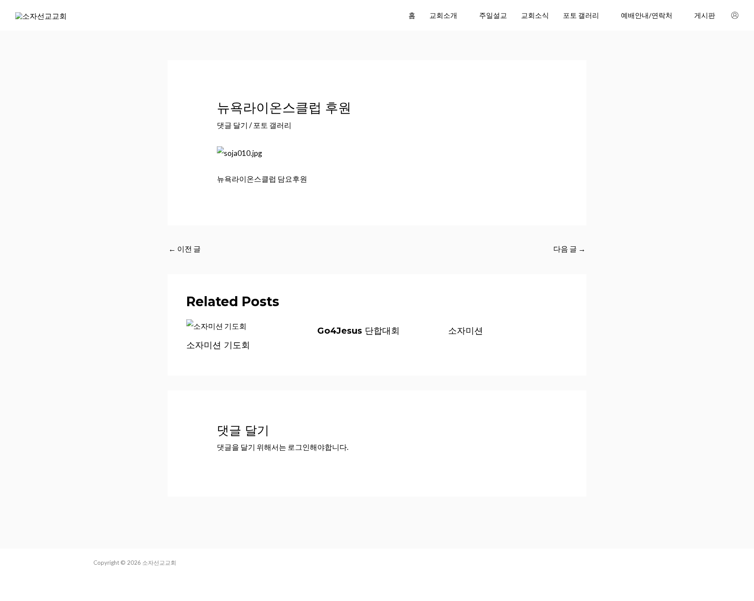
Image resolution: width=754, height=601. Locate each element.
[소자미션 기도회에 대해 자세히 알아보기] (216, 325)
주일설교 (493, 15)
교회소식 (535, 15)
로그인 (299, 447)
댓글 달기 (232, 125)
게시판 (704, 15)
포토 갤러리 (581, 15)
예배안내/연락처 (646, 15)
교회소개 (443, 15)
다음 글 (569, 248)
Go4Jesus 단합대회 (358, 330)
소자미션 (465, 330)
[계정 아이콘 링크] (735, 15)
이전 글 (184, 248)
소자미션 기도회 (218, 345)
